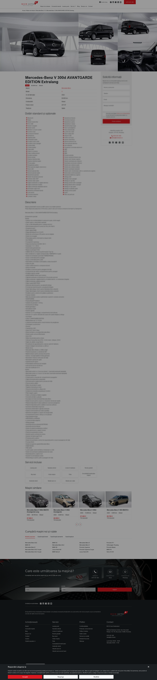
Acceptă (25, 677)
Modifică (96, 677)
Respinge (61, 677)
